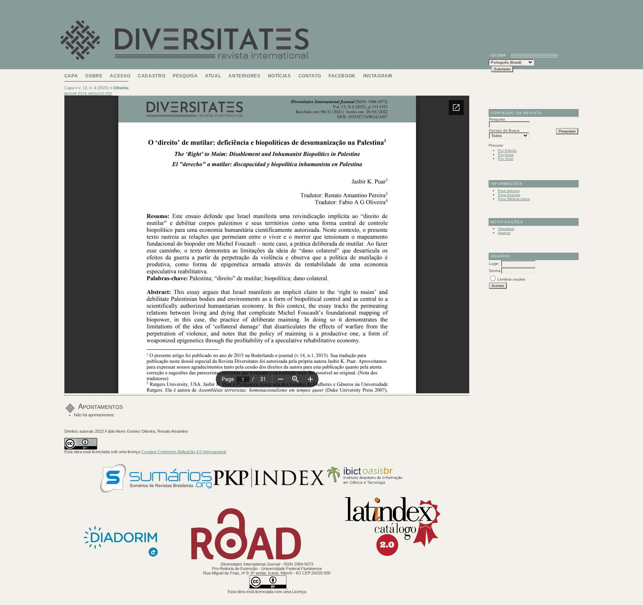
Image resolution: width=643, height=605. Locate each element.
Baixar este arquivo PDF (88, 94)
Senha (494, 271)
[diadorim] (121, 559)
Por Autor (506, 155)
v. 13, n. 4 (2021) (94, 88)
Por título (506, 159)
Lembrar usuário (511, 279)
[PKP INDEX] (268, 491)
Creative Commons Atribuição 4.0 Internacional (183, 451)
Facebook (342, 76)
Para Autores (509, 195)
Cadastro (151, 76)
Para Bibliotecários (514, 199)
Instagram (377, 76)
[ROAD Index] (246, 559)
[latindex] (388, 559)
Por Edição (507, 150)
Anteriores (244, 76)
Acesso (120, 76)
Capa (71, 76)
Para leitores (508, 191)
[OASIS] (380, 491)
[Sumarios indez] (156, 491)
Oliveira (120, 88)
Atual (213, 76)
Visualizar (506, 229)
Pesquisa (185, 76)
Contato (309, 76)
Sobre (93, 76)
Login (494, 264)
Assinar (504, 233)
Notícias (279, 76)
